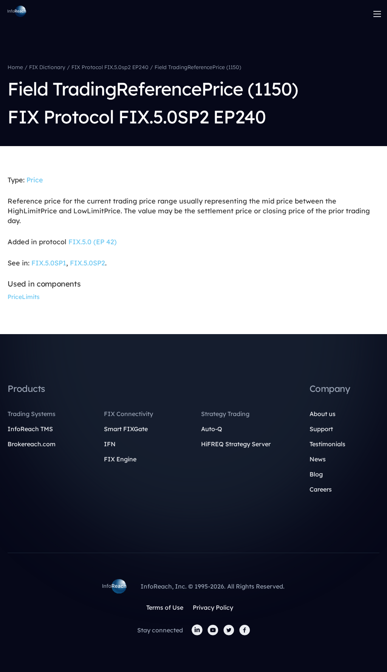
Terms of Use (164, 607)
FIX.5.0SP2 (87, 263)
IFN (110, 444)
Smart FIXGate (126, 429)
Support (321, 429)
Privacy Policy (213, 607)
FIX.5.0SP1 (48, 263)
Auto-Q (211, 429)
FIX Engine (120, 459)
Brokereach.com (32, 444)
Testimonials (327, 444)
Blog (316, 474)
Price (34, 180)
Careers (321, 489)
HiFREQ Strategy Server (236, 444)
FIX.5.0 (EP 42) (92, 241)
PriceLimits (24, 297)
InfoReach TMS (30, 429)
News (318, 459)
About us (323, 414)
